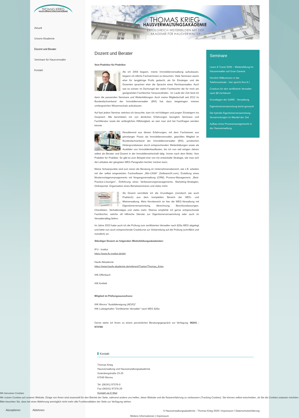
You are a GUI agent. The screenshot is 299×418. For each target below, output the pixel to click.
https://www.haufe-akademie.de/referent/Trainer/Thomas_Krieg (129, 266)
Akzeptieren (13, 410)
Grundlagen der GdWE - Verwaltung (229, 99)
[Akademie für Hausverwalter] (58, 9)
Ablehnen (38, 410)
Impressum (163, 416)
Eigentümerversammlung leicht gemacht (232, 106)
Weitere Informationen (142, 416)
